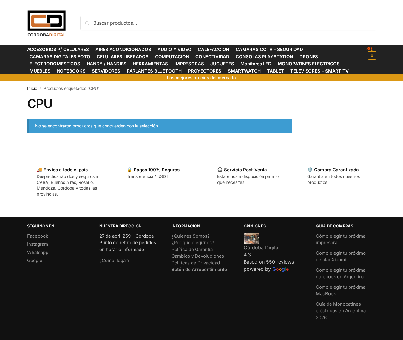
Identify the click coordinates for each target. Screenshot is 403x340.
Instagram (37, 244)
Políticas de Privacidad (196, 263)
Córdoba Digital (262, 247)
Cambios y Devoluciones (198, 256)
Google (34, 260)
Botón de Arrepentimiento (199, 269)
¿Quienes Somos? (191, 236)
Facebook (37, 236)
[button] (371, 53)
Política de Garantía (192, 249)
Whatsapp (37, 252)
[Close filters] (294, 99)
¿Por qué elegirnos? (193, 242)
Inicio (32, 88)
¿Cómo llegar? (114, 260)
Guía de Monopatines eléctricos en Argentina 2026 (341, 310)
